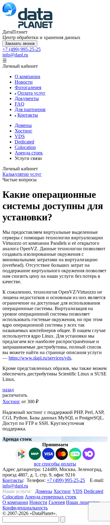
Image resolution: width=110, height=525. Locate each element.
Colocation (25, 147)
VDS (20, 136)
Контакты (27, 115)
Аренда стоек (29, 152)
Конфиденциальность (25, 507)
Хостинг (23, 130)
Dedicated (24, 141)
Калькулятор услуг (22, 174)
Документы (27, 98)
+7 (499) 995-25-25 (21, 49)
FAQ (19, 104)
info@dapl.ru (15, 54)
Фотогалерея (28, 87)
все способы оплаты (55, 463)
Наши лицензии (83, 502)
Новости (24, 82)
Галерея (57, 502)
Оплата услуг (31, 93)
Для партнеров (30, 109)
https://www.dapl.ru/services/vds (40, 357)
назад (8, 389)
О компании (27, 76)
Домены (23, 125)
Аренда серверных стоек (50, 496)
